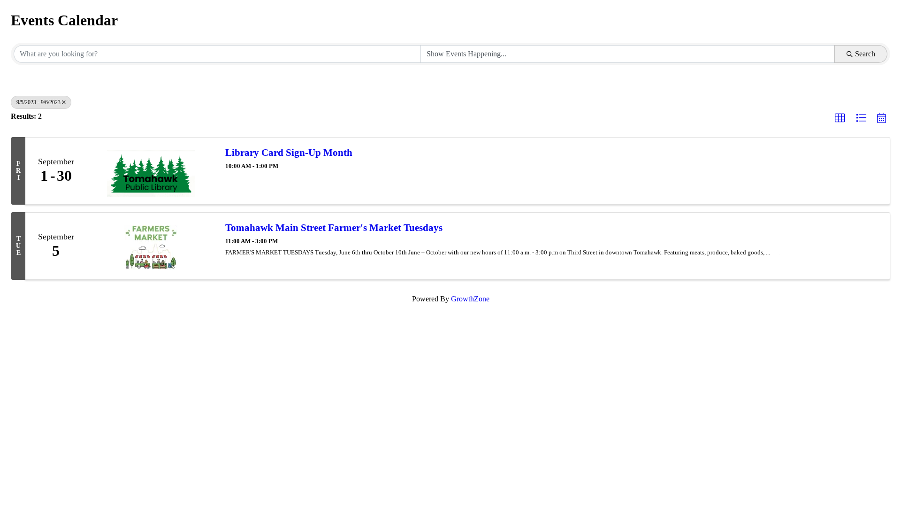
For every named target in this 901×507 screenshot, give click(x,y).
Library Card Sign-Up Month (288, 152)
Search (865, 54)
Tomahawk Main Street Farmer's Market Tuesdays (334, 227)
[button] (840, 118)
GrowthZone (470, 299)
